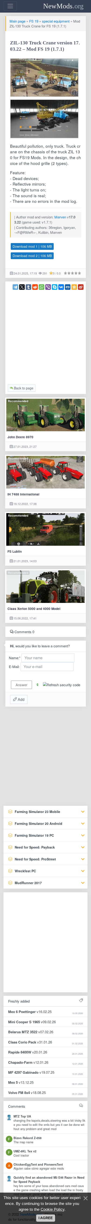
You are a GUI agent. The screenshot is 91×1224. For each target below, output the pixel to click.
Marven (60, 216)
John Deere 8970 (20, 437)
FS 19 (33, 21)
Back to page (23, 388)
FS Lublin (14, 551)
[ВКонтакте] (61, 287)
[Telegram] (15, 287)
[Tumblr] (28, 287)
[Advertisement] (45, 335)
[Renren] (67, 287)
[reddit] (35, 287)
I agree (45, 1218)
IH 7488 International (23, 494)
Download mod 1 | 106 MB (32, 246)
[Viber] (48, 287)
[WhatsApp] (41, 287)
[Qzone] (74, 287)
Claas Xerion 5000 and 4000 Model (33, 608)
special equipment (56, 21)
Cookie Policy (52, 1209)
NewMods (63, 6)
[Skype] (54, 287)
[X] (22, 287)
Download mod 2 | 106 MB (32, 255)
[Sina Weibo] (81, 287)
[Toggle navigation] (10, 6)
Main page (17, 21)
